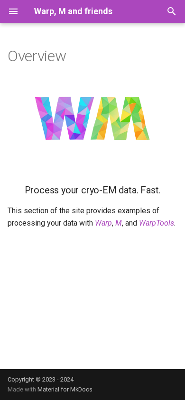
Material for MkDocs (64, 389)
